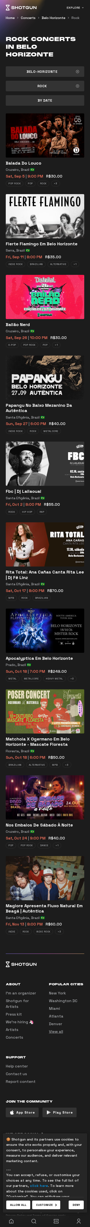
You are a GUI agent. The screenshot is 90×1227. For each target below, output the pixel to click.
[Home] (21, 8)
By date (45, 100)
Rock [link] (75, 18)
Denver (55, 1023)
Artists (12, 1029)
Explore (73, 8)
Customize (44, 1205)
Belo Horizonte (53, 18)
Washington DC (63, 1000)
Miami (54, 1008)
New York (57, 993)
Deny (76, 1205)
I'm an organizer (21, 993)
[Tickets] (56, 1221)
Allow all (18, 1205)
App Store (25, 1112)
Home (10, 18)
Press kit (14, 1014)
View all (56, 1031)
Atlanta (56, 1016)
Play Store (63, 1112)
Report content (21, 1081)
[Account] (78, 1221)
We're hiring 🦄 (20, 1021)
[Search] (34, 1221)
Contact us (16, 1073)
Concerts (28, 18)
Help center (17, 1066)
